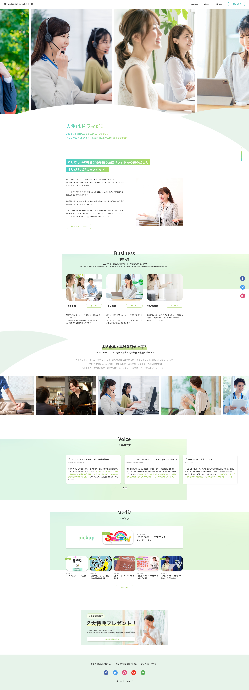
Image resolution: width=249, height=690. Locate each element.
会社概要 (219, 4)
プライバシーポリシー (149, 664)
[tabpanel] (93, 469)
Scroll (241, 148)
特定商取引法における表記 (126, 664)
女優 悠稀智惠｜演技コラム (101, 664)
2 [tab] (127, 489)
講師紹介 (206, 4)
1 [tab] (124, 489)
